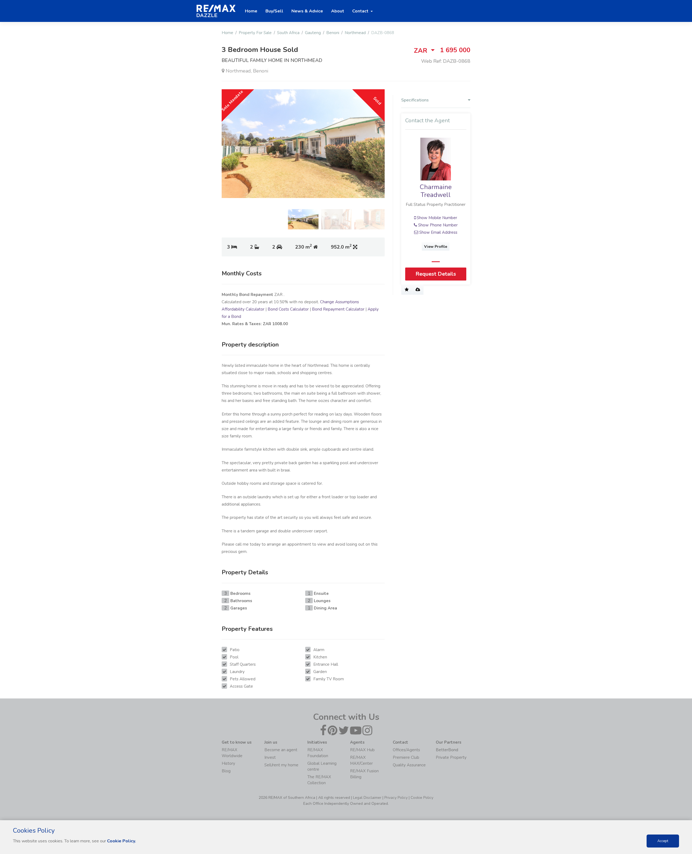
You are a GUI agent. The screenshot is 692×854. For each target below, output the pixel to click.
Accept (662, 841)
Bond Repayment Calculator (338, 309)
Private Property (451, 757)
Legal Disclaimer (367, 797)
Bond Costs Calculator (288, 309)
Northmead (355, 32)
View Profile (435, 246)
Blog (226, 771)
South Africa (288, 32)
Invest (270, 757)
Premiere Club (406, 757)
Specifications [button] (415, 100)
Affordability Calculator (243, 309)
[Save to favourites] (406, 290)
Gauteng (313, 32)
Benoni (332, 32)
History (228, 763)
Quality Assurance (409, 765)
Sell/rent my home (281, 765)
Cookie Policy (422, 797)
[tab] (435, 101)
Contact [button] (361, 11)
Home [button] (251, 11)
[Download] (418, 290)
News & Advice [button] (307, 11)
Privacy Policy (396, 797)
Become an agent (280, 750)
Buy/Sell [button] (274, 11)
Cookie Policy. (121, 841)
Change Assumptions (339, 302)
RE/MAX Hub (362, 750)
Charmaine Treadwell (436, 191)
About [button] (337, 11)
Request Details (435, 274)
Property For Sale (255, 32)
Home (227, 32)
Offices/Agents (406, 750)
